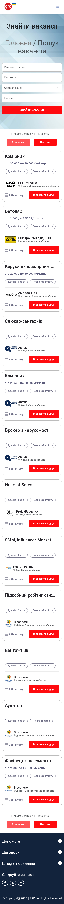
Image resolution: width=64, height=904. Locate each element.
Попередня (18, 142)
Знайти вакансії (32, 109)
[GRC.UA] (10, 7)
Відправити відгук (43, 194)
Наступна (45, 142)
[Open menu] (57, 6)
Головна (18, 43)
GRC (32, 898)
